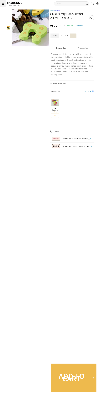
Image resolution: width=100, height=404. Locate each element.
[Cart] (92, 3)
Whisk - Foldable (55, 109)
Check (71, 36)
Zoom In (88, 91)
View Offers (79, 26)
